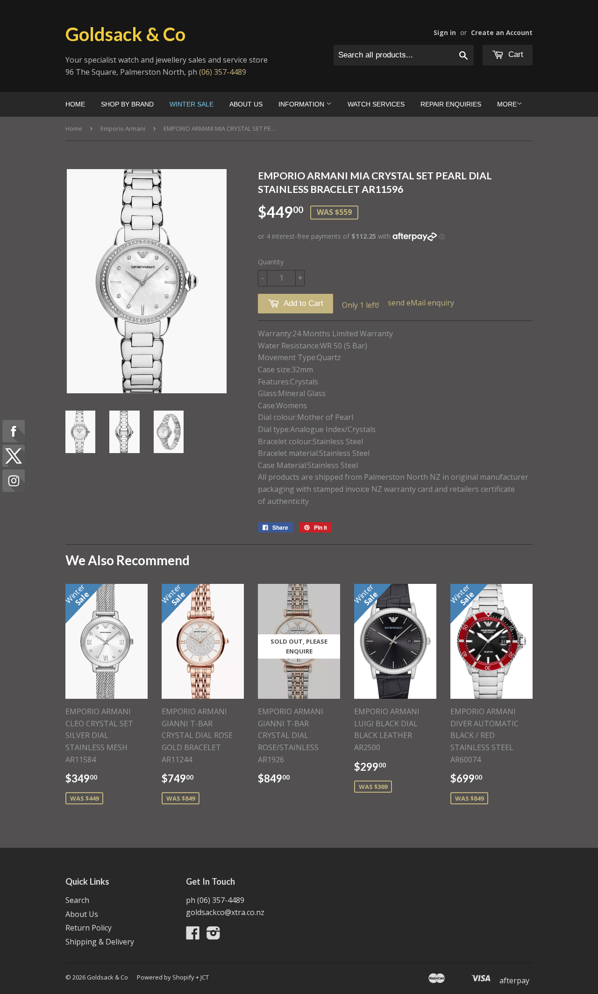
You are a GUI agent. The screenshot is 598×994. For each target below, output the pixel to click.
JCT (204, 977)
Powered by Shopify (165, 977)
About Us (246, 104)
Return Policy (88, 928)
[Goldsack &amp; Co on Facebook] (193, 935)
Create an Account (502, 32)
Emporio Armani (122, 128)
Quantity (271, 261)
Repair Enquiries (450, 104)
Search (77, 900)
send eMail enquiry (421, 303)
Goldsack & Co (125, 34)
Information (302, 104)
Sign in (445, 32)
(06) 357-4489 (222, 72)
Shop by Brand (127, 104)
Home (75, 104)
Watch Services (376, 104)
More (507, 104)
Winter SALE (192, 104)
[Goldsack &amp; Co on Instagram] (213, 935)
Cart (514, 54)
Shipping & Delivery (99, 942)
